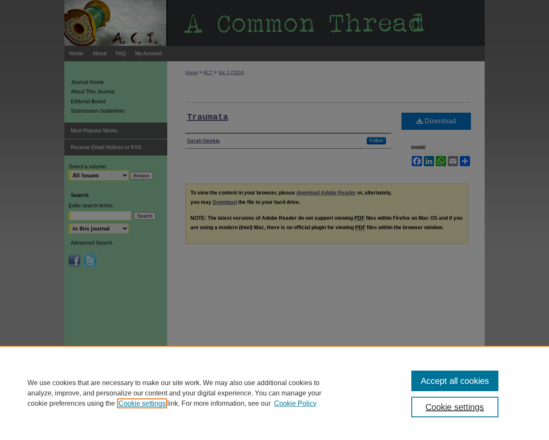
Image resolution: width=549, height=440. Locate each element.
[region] (274, 393)
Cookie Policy (295, 403)
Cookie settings (142, 403)
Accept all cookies (455, 381)
